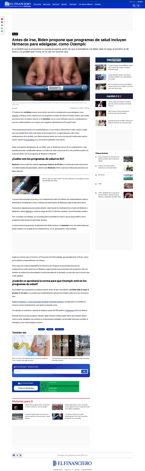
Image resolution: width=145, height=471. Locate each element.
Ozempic (15, 116)
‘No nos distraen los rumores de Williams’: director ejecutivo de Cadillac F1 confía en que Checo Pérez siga (120, 86)
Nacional (56, 4)
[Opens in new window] (100, 68)
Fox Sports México (86, 4)
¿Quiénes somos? (57, 469)
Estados (98, 4)
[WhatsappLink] (45, 386)
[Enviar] (84, 371)
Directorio (67, 469)
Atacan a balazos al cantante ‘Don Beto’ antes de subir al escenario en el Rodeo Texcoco (120, 104)
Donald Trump (59, 329)
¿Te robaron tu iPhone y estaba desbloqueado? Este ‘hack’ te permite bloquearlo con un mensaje (76, 416)
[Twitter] (137, 2)
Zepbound (70, 310)
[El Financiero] (18, 4)
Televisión (73, 4)
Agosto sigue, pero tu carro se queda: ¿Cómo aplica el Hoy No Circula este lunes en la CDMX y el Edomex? (77, 407)
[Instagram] (138, 2)
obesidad (41, 329)
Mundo (15, 34)
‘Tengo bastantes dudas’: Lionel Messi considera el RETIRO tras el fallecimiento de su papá (120, 77)
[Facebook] (135, 2)
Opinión (64, 4)
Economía (37, 4)
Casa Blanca (29, 140)
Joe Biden (50, 329)
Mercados (46, 4)
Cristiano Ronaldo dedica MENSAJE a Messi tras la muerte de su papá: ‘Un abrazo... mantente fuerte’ (120, 67)
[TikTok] (142, 2)
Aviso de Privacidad (87, 469)
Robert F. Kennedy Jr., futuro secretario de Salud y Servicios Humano (37, 302)
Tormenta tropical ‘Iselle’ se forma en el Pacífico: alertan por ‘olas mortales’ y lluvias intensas (37, 416)
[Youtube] (140, 2)
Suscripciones (75, 469)
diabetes (29, 211)
